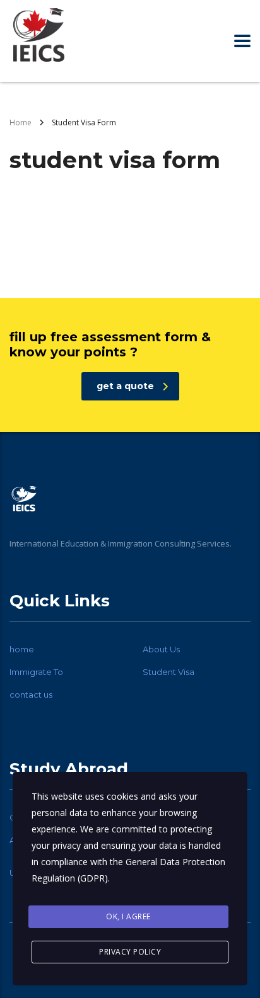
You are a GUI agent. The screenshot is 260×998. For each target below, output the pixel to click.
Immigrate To (36, 672)
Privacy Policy (130, 951)
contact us (30, 694)
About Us (161, 649)
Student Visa (168, 672)
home (21, 649)
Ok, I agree (128, 916)
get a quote (125, 386)
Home (20, 122)
